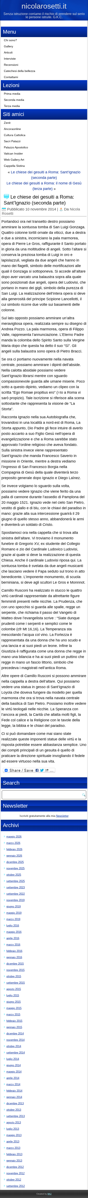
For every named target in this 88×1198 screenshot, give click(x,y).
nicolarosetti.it (44, 6)
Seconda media (14, 99)
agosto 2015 (13, 989)
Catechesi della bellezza (19, 71)
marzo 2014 (13, 1084)
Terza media (12, 106)
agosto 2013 (13, 1122)
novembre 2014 (15, 1039)
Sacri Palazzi (12, 141)
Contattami (11, 77)
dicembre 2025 (15, 862)
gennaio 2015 (14, 1027)
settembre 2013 (15, 1116)
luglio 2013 (12, 1128)
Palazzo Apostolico (16, 147)
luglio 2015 (12, 995)
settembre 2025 (15, 881)
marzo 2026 (13, 843)
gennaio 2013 (14, 1160)
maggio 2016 (13, 931)
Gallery (8, 46)
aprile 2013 (12, 1141)
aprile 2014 (12, 1078)
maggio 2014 (13, 1071)
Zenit (7, 122)
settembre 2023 (15, 887)
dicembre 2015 (15, 963)
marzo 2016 (13, 944)
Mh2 (49, 1194)
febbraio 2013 (14, 1154)
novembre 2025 (15, 868)
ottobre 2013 (13, 1109)
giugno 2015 (13, 1001)
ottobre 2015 (13, 976)
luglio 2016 (12, 925)
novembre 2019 (15, 900)
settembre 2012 (15, 1186)
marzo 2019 (13, 919)
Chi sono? (10, 40)
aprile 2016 (12, 938)
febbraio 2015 (14, 1020)
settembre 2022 (15, 893)
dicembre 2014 (15, 1033)
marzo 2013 (13, 1147)
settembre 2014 (15, 1052)
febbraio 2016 (14, 950)
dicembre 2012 (15, 1166)
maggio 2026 (13, 836)
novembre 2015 (15, 970)
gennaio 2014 (14, 1097)
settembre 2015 (15, 982)
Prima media (12, 93)
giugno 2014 (13, 1065)
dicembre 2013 (15, 1103)
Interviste (10, 58)
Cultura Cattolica (14, 135)
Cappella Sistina (14, 165)
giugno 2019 (13, 906)
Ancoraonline (12, 129)
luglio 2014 (12, 1058)
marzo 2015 (13, 1014)
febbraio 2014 (14, 1090)
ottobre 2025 (13, 874)
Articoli (8, 52)
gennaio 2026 (14, 855)
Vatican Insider (13, 153)
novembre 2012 (15, 1173)
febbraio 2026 (14, 849)
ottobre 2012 (13, 1179)
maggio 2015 (13, 1008)
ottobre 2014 (13, 1046)
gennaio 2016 (14, 957)
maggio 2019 (13, 912)
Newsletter (62, 815)
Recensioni (11, 64)
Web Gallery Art (14, 159)
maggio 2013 (13, 1135)
